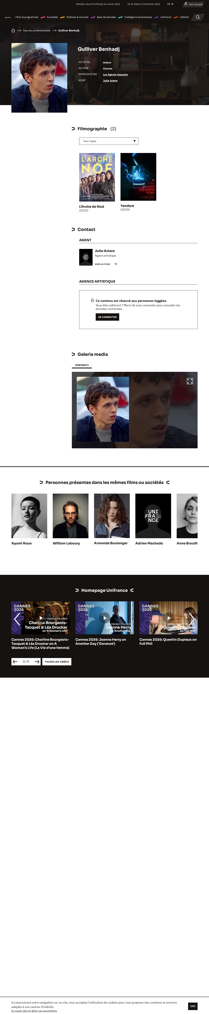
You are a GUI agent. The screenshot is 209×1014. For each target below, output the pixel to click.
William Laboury (66, 543)
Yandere (127, 206)
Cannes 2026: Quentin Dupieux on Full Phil (168, 642)
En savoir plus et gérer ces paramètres (34, 1010)
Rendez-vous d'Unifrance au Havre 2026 (98, 4)
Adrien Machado (149, 543)
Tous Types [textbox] (89, 141)
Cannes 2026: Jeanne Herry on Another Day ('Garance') (100, 642)
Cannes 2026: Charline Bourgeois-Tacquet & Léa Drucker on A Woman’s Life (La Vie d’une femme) (40, 644)
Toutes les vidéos (57, 661)
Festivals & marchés (77, 17)
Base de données (106, 17)
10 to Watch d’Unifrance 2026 (143, 4)
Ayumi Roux (21, 543)
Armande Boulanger (111, 543)
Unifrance (166, 17)
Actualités (52, 17)
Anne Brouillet (189, 543)
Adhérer (184, 17)
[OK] (192, 1006)
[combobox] (108, 141)
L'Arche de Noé (91, 207)
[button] (190, 382)
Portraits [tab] (82, 365)
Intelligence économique (138, 17)
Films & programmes (27, 17)
